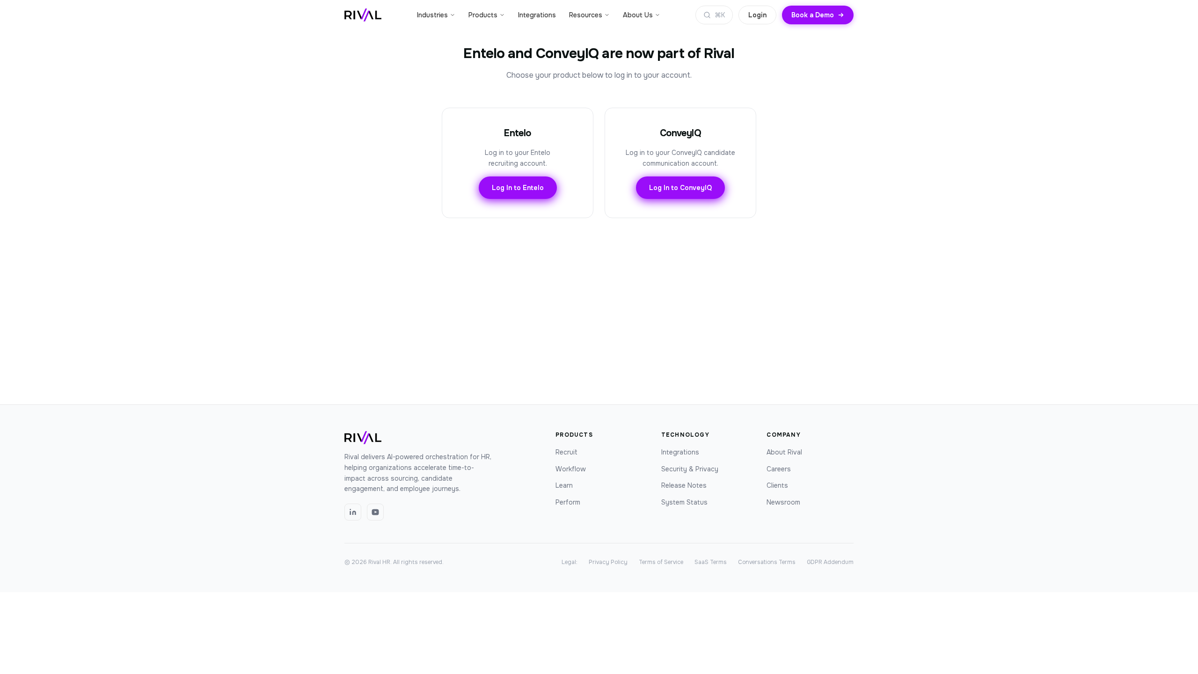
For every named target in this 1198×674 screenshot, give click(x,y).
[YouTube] (375, 512)
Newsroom (783, 502)
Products (482, 15)
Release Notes (684, 485)
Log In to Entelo (518, 187)
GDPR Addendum (830, 562)
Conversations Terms (767, 562)
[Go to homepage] (362, 15)
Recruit (566, 452)
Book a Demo (812, 15)
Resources (585, 15)
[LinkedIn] (352, 512)
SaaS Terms (710, 562)
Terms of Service (661, 562)
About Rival (784, 452)
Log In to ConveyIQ (680, 187)
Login (757, 15)
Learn (564, 485)
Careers (779, 469)
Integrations (537, 15)
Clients (777, 485)
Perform (567, 502)
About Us (638, 15)
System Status (684, 502)
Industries (432, 15)
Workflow (570, 469)
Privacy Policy (608, 562)
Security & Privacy (689, 469)
